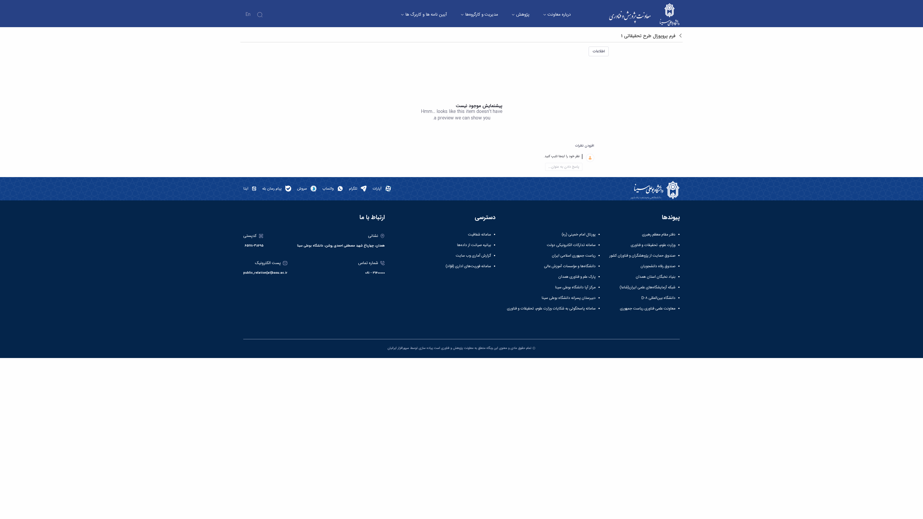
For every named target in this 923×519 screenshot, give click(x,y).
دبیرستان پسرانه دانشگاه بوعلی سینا (569, 298)
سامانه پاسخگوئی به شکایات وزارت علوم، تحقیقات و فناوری (551, 309)
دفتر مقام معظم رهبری (658, 235)
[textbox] (455, 156)
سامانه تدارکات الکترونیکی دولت (571, 245)
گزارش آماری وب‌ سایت (473, 256)
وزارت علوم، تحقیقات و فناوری (653, 245)
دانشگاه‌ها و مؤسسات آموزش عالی (570, 266)
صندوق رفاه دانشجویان (658, 266)
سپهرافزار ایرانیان (398, 348)
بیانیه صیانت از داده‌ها (474, 245)
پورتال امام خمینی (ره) (579, 235)
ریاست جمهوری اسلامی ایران (574, 256)
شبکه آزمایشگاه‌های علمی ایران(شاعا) (647, 287)
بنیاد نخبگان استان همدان (655, 277)
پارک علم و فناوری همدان (577, 277)
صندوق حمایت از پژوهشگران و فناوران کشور (642, 256)
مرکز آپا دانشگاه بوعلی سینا (575, 287)
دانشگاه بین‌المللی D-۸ (658, 298)
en (247, 14)
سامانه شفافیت (479, 235)
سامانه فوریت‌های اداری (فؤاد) (468, 266)
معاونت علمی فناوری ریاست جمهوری (647, 309)
